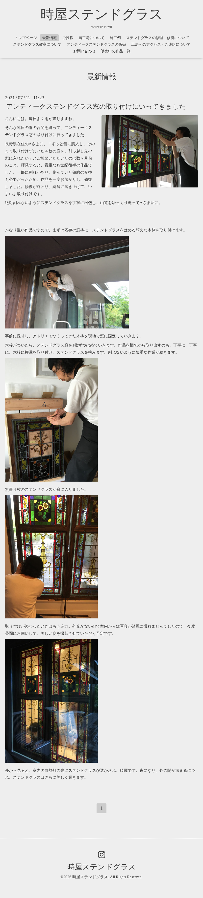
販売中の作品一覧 (115, 51)
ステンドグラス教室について (37, 44)
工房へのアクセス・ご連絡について (161, 44)
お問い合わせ (84, 51)
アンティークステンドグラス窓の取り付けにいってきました (96, 106)
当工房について (91, 38)
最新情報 (49, 38)
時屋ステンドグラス (102, 14)
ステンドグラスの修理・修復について (157, 38)
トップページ (26, 38)
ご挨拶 (67, 38)
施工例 (115, 38)
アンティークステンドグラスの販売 (96, 44)
